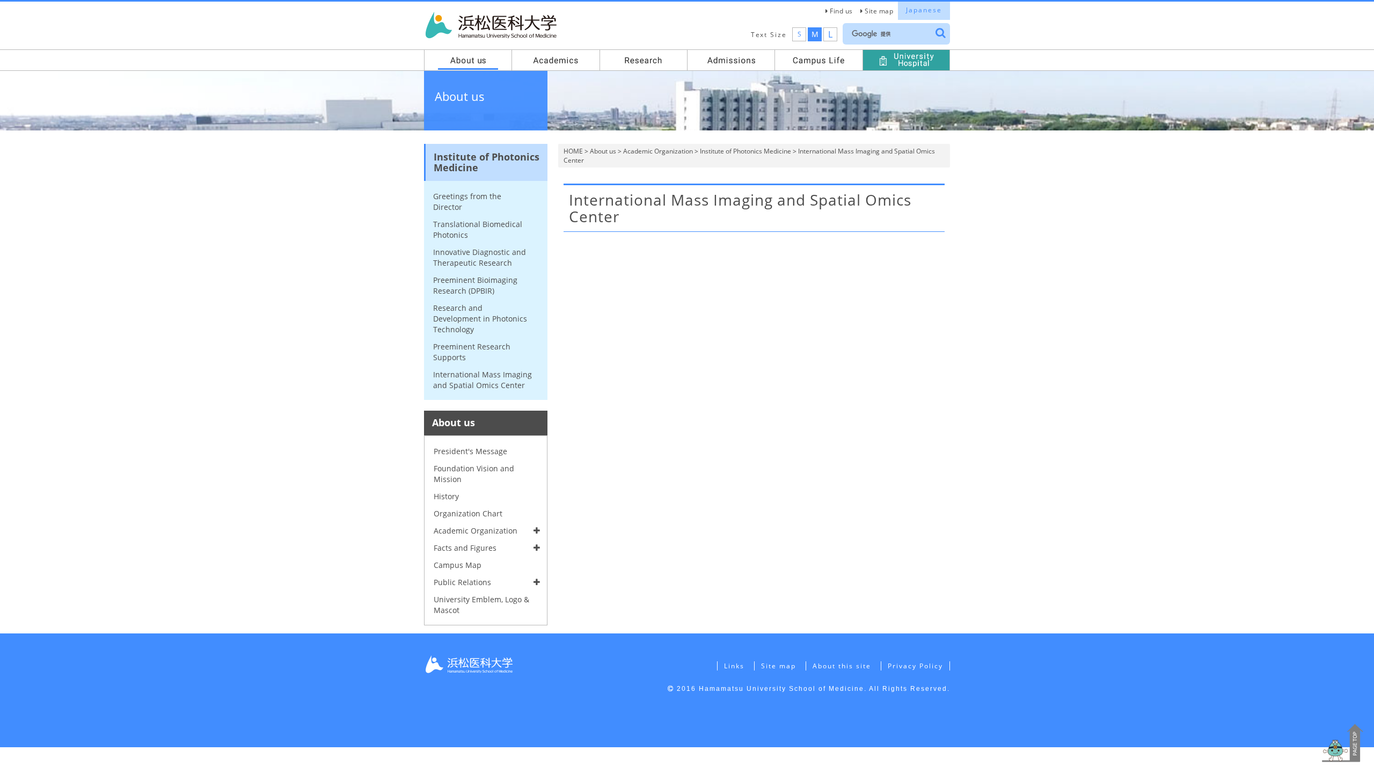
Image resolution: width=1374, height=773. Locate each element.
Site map (879, 11)
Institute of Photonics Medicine (745, 151)
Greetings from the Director (467, 201)
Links (734, 665)
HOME (573, 151)
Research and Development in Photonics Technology (480, 318)
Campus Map (457, 565)
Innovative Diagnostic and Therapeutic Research (479, 257)
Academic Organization (658, 151)
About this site (842, 665)
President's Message (470, 451)
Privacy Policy (915, 665)
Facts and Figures (465, 548)
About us (603, 151)
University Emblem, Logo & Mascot (481, 604)
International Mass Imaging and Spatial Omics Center (482, 379)
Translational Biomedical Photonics (477, 229)
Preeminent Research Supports (471, 351)
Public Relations (462, 582)
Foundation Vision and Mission (474, 473)
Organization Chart (468, 513)
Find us (841, 11)
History (446, 496)
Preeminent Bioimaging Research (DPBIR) (475, 285)
